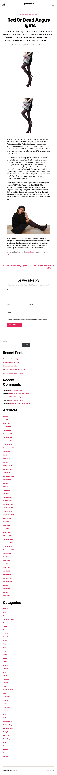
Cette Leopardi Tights (16, 400)
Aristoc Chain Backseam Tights (19, 393)
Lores (5, 704)
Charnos (5, 630)
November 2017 (8, 581)
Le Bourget (6, 697)
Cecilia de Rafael (8, 619)
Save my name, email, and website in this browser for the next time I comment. (28, 319)
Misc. (4, 714)
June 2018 (6, 560)
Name (9, 304)
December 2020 (8, 469)
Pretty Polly (6, 732)
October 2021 (7, 444)
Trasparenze (7, 753)
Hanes (5, 675)
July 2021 (6, 455)
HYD (4, 686)
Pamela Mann (7, 721)
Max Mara (6, 711)
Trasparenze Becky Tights (11, 359)
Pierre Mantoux (8, 728)
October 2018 (7, 546)
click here (30, 252)
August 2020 (7, 479)
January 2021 (7, 465)
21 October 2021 (30, 45)
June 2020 (6, 486)
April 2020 (6, 490)
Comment (10, 290)
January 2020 (7, 500)
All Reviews (24, 14)
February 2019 (7, 536)
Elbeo (5, 640)
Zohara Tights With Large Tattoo (13, 373)
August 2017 (7, 588)
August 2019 (7, 518)
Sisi (4, 746)
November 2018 (8, 543)
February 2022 (7, 430)
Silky (4, 742)
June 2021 (6, 458)
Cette (5, 626)
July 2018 (6, 557)
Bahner (5, 616)
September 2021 (8, 448)
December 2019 (8, 504)
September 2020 (8, 476)
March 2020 (7, 493)
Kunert (5, 693)
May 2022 (6, 420)
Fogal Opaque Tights (15, 390)
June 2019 (6, 525)
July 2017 (6, 592)
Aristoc (5, 612)
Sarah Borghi (7, 739)
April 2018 (6, 567)
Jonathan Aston (8, 689)
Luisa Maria (6, 707)
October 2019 (7, 511)
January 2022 (7, 434)
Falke (4, 644)
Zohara (5, 756)
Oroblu (5, 718)
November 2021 (8, 441)
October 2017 (7, 585)
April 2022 (6, 423)
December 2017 (8, 578)
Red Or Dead (33, 14)
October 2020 (7, 472)
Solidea (5, 749)
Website (9, 312)
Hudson (5, 682)
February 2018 (7, 574)
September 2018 (8, 550)
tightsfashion (17, 45)
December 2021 (8, 437)
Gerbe (5, 658)
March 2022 (7, 427)
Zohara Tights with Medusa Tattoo (14, 369)
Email (31, 304)
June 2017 (6, 595)
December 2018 (8, 539)
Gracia (5, 672)
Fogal (4, 651)
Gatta (5, 654)
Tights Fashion (28, 4)
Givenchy (6, 665)
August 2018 (7, 553)
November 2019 (8, 508)
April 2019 (6, 532)
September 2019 (8, 515)
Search (5, 341)
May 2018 (6, 564)
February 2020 (8, 497)
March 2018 (7, 571)
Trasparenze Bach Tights (11, 362)
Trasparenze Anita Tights (11, 366)
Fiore (4, 647)
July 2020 (6, 483)
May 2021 (6, 462)
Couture (5, 633)
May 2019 (6, 529)
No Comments (43, 45)
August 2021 (7, 451)
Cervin (5, 623)
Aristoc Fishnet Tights (16, 397)
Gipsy (5, 661)
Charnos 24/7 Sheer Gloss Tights (19, 403)
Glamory (6, 668)
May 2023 (6, 416)
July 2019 (6, 522)
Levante (5, 700)
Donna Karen (7, 637)
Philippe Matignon (8, 725)
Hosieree (6, 679)
